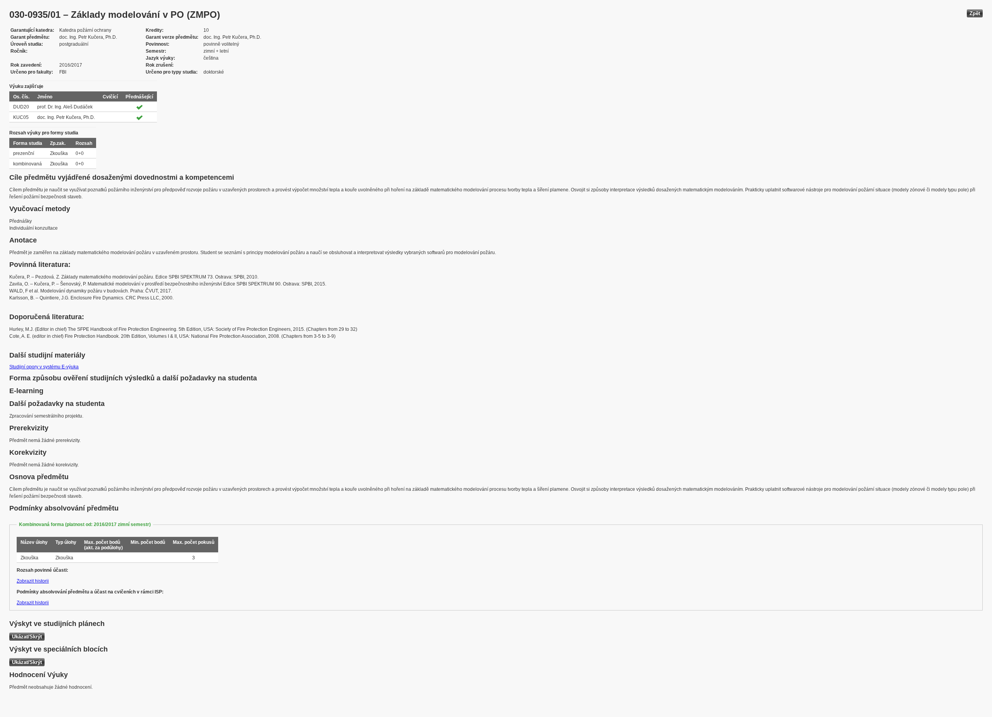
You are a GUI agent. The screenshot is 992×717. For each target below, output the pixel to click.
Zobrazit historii (33, 581)
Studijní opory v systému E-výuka (44, 367)
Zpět (975, 13)
